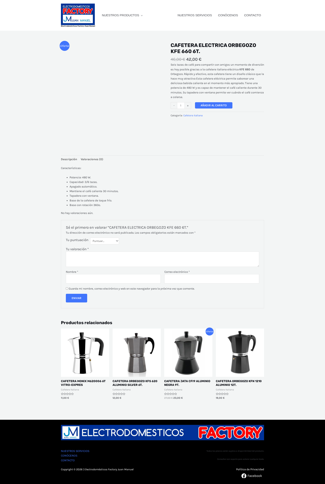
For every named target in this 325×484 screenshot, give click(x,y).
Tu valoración (77, 249)
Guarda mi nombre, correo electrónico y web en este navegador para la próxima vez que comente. (132, 288)
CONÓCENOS (228, 15)
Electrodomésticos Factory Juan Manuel (78, 26)
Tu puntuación (77, 240)
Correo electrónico (177, 271)
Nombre (72, 271)
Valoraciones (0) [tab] (92, 159)
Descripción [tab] (69, 159)
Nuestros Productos (120, 15)
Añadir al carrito (214, 105)
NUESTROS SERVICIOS (195, 15)
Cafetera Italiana (193, 115)
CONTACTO (252, 15)
